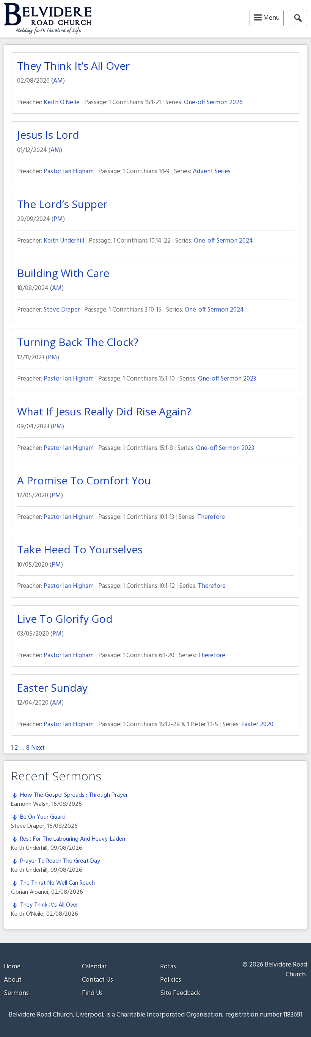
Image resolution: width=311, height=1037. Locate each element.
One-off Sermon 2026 (213, 102)
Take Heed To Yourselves (80, 549)
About (13, 979)
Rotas (168, 966)
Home (12, 966)
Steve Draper (62, 310)
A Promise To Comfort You (84, 480)
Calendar (94, 966)
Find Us (92, 993)
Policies (170, 979)
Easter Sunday (52, 687)
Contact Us (97, 979)
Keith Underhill (64, 241)
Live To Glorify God (65, 618)
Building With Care (63, 273)
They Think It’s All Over (73, 65)
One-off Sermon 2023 (227, 379)
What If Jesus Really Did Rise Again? (104, 411)
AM (58, 81)
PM (58, 219)
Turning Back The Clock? (77, 342)
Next (38, 748)
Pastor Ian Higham (69, 171)
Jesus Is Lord (48, 134)
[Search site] (298, 18)
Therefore (211, 517)
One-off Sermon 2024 (223, 241)
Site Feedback (180, 993)
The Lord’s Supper (62, 204)
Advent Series (212, 171)
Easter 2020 (257, 724)
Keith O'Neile (62, 102)
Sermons (16, 993)
